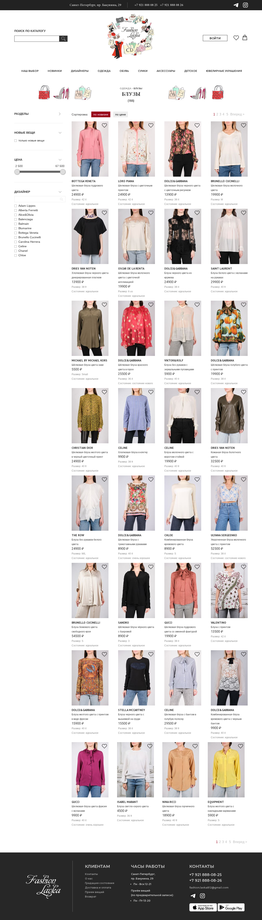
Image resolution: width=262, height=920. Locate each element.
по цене (120, 114)
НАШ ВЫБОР (30, 70)
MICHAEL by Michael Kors (89, 360)
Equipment (216, 802)
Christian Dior (82, 448)
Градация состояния (99, 883)
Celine (123, 448)
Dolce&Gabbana (175, 181)
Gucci (168, 622)
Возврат (90, 896)
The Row (78, 535)
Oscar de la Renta (131, 268)
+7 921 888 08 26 (171, 5)
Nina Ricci (169, 802)
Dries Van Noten (84, 268)
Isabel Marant (127, 802)
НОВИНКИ (55, 70)
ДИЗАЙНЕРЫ (80, 70)
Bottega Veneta (83, 181)
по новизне (100, 114)
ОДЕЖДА (125, 88)
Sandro (123, 622)
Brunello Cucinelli (225, 181)
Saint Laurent (221, 268)
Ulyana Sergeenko (224, 535)
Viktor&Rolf (173, 360)
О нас (89, 878)
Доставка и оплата (98, 887)
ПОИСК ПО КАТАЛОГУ (30, 31)
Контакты (91, 874)
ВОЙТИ (215, 38)
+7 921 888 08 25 (146, 5)
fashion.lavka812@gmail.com (208, 887)
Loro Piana (126, 181)
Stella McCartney (131, 710)
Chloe (168, 535)
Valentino (218, 622)
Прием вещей (94, 892)
